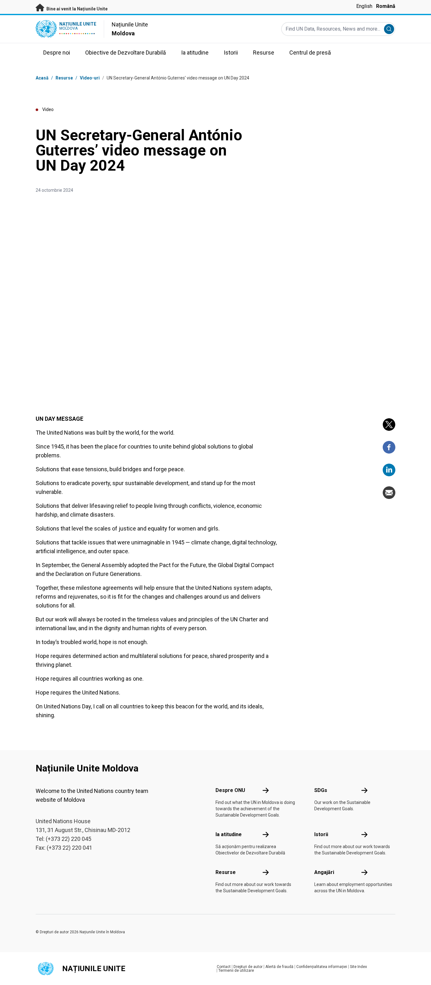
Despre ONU (230, 790)
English (364, 6)
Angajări (324, 872)
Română (385, 6)
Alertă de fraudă (279, 966)
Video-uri (90, 77)
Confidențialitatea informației (321, 966)
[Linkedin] (389, 470)
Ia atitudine (229, 834)
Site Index (358, 966)
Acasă (42, 77)
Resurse (226, 872)
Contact (224, 966)
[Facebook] (389, 447)
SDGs (320, 790)
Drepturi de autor (248, 966)
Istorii (321, 834)
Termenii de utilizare (236, 970)
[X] (389, 424)
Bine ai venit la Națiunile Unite (76, 8)
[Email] (389, 492)
